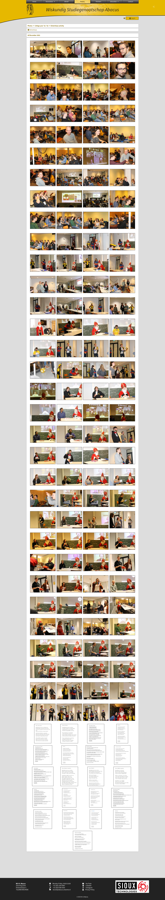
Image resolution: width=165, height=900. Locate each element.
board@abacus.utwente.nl (62, 890)
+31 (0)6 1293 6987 (59, 886)
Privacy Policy (90, 890)
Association (49, 2)
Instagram (88, 888)
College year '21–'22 (41, 26)
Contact (130, 2)
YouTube (88, 884)
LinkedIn (88, 886)
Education (113, 2)
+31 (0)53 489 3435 (59, 888)
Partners (98, 2)
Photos (82, 2)
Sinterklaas (33, 30)
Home (34, 2)
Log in (133, 18)
